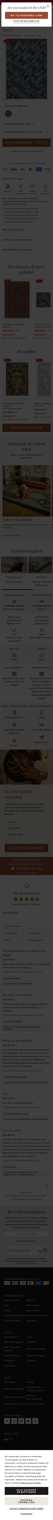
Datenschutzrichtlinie (30, 1483)
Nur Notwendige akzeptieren (26, 1509)
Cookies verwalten (26, 1501)
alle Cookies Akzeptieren (26, 1491)
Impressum (26, 1513)
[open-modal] (47, 6)
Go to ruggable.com (26, 15)
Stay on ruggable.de (26, 21)
